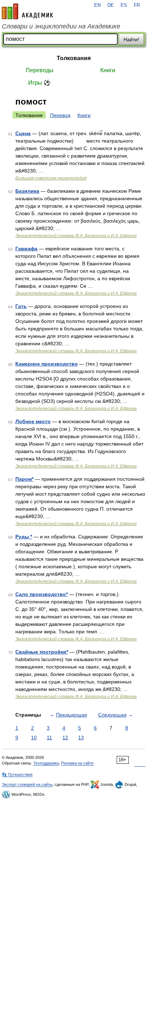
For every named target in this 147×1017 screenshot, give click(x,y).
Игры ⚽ (39, 83)
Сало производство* (41, 594)
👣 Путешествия (17, 774)
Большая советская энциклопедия (50, 178)
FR (137, 5)
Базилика (27, 191)
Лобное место (33, 421)
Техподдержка (46, 763)
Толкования (74, 58)
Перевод (60, 115)
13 (81, 737)
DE (110, 5)
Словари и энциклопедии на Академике (61, 26)
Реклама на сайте (77, 763)
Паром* (24, 479)
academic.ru (27, 11)
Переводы (40, 70)
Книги (107, 70)
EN (97, 5)
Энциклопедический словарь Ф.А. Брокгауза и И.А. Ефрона (76, 235)
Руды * (23, 536)
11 (49, 737)
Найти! (131, 39)
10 (34, 737)
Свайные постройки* (41, 652)
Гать (21, 306)
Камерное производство (46, 364)
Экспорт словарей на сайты (27, 784)
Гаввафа (26, 248)
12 (65, 737)
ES (124, 5)
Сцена (23, 133)
